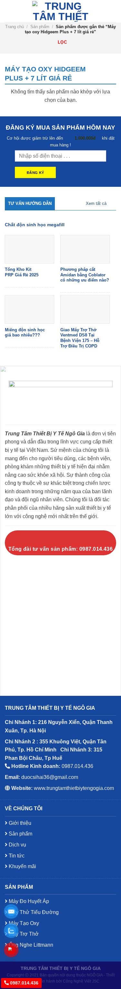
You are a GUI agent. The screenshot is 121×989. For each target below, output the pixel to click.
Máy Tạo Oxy (23, 923)
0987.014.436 (23, 982)
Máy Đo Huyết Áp (28, 901)
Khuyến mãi (21, 866)
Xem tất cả (96, 203)
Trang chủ (14, 26)
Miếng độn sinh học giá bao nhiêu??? (25, 332)
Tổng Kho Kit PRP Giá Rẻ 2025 (21, 272)
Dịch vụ (16, 844)
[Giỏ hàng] (110, 11)
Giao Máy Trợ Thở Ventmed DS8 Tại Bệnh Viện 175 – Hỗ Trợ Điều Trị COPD (79, 337)
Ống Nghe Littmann (30, 945)
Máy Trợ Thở (23, 934)
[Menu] (9, 11)
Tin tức (16, 855)
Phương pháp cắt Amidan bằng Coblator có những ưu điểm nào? (84, 274)
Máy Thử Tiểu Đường (33, 912)
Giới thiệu (19, 823)
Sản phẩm (39, 26)
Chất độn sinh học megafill (35, 224)
